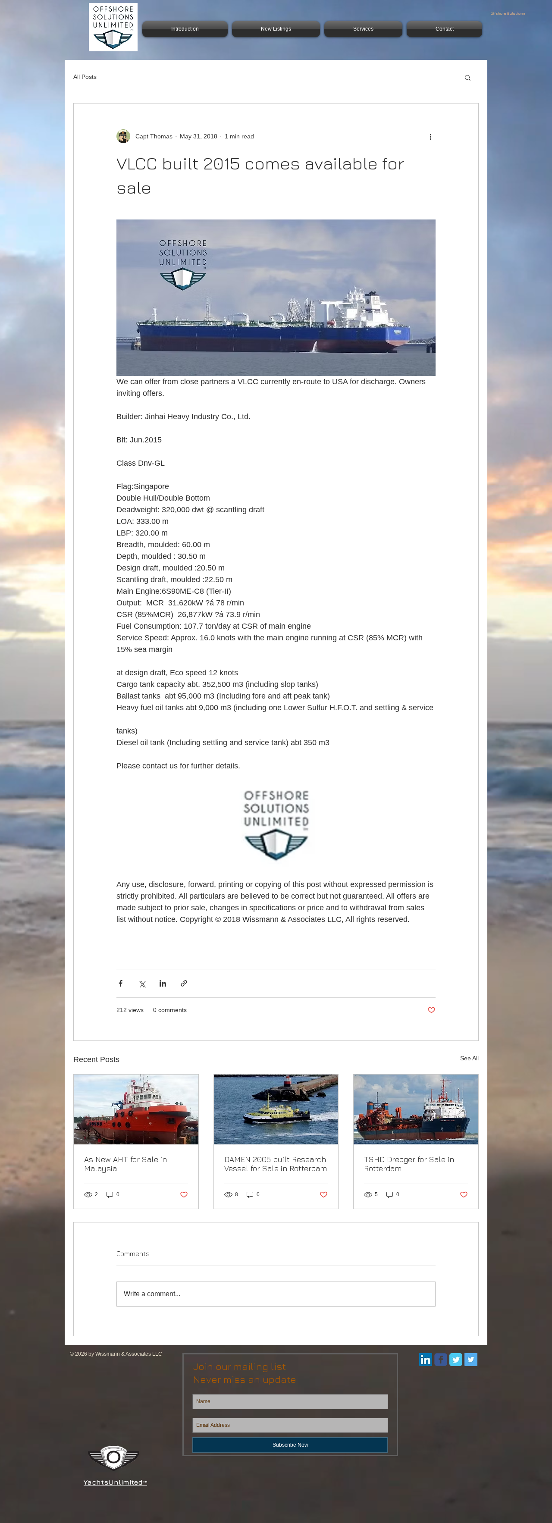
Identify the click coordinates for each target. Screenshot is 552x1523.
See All (469, 1058)
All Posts (85, 76)
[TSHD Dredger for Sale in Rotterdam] (416, 1109)
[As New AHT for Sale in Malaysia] (136, 1109)
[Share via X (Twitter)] (142, 983)
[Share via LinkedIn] (163, 983)
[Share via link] (184, 983)
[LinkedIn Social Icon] (425, 1359)
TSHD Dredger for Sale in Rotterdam (409, 1164)
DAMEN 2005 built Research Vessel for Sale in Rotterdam (275, 1164)
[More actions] (430, 136)
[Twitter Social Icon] (470, 1359)
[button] (468, 77)
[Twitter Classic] (455, 1359)
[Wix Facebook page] (440, 1359)
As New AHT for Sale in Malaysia (125, 1164)
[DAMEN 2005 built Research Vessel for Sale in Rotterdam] (276, 1109)
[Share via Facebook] (120, 983)
